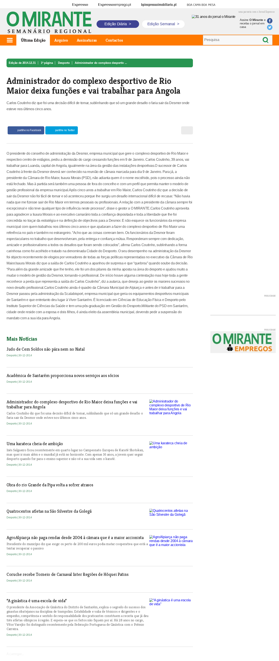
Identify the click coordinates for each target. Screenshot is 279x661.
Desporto (64, 62)
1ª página (47, 62)
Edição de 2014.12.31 (22, 62)
